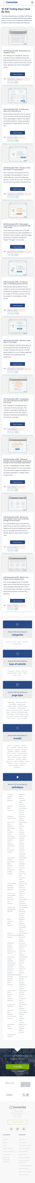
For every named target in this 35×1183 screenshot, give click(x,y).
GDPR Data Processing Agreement (6, 1159)
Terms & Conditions (8, 1151)
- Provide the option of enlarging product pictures (15, 283)
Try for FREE (17, 1067)
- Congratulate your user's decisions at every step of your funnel (16, 400)
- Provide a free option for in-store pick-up (16, 110)
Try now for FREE (17, 1122)
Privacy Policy (7, 1154)
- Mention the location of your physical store (15, 578)
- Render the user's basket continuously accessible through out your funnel (16, 518)
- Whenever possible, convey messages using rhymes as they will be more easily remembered (17, 461)
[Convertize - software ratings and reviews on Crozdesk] (25, 1086)
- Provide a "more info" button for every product (16, 169)
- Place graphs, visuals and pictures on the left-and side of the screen (16, 225)
